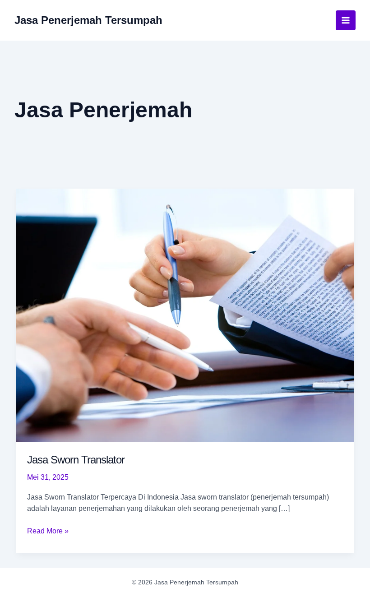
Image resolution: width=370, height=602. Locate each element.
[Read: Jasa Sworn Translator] (185, 315)
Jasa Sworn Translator (76, 460)
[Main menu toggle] (346, 20)
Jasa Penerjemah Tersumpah (88, 20)
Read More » (48, 532)
